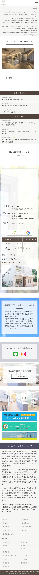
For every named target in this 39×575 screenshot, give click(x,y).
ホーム (5, 519)
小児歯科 (24, 559)
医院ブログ (7, 530)
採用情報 (6, 526)
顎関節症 (24, 563)
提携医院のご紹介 (9, 534)
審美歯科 (6, 552)
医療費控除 (25, 523)
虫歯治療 (6, 542)
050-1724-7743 (18, 223)
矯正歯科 (6, 563)
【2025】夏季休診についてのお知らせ (14, 104)
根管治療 (24, 542)
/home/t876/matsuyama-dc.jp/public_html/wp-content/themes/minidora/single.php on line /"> (19, 22)
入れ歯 (5, 559)
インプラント (25, 555)
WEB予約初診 (26, 526)
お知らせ (25, 530)
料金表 (5, 523)
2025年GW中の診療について (11, 111)
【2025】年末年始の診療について (13, 98)
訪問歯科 (6, 566)
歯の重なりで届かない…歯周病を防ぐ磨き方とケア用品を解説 (19, 131)
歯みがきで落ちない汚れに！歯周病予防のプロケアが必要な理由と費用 (19, 140)
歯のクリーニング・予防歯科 (28, 547)
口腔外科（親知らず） (10, 555)
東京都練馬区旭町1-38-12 (22, 209)
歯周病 (5, 546)
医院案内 (25, 519)
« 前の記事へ (9, 78)
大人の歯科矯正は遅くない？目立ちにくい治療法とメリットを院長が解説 (19, 123)
